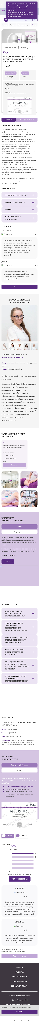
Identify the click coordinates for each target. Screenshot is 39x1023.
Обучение (13, 25)
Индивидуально (19, 532)
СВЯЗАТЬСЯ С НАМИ (19, 986)
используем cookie (9, 1007)
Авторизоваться (20, 878)
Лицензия (19, 770)
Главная (4, 25)
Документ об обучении (19, 765)
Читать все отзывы (19, 287)
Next (34, 338)
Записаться (14, 465)
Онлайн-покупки (19, 981)
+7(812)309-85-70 (13, 733)
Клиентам (19, 972)
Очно (20, 527)
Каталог (19, 967)
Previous (4, 338)
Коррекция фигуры (23, 25)
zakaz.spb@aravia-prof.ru (13, 736)
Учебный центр (19, 977)
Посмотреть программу (27, 119)
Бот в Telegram (18, 1000)
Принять (19, 1012)
